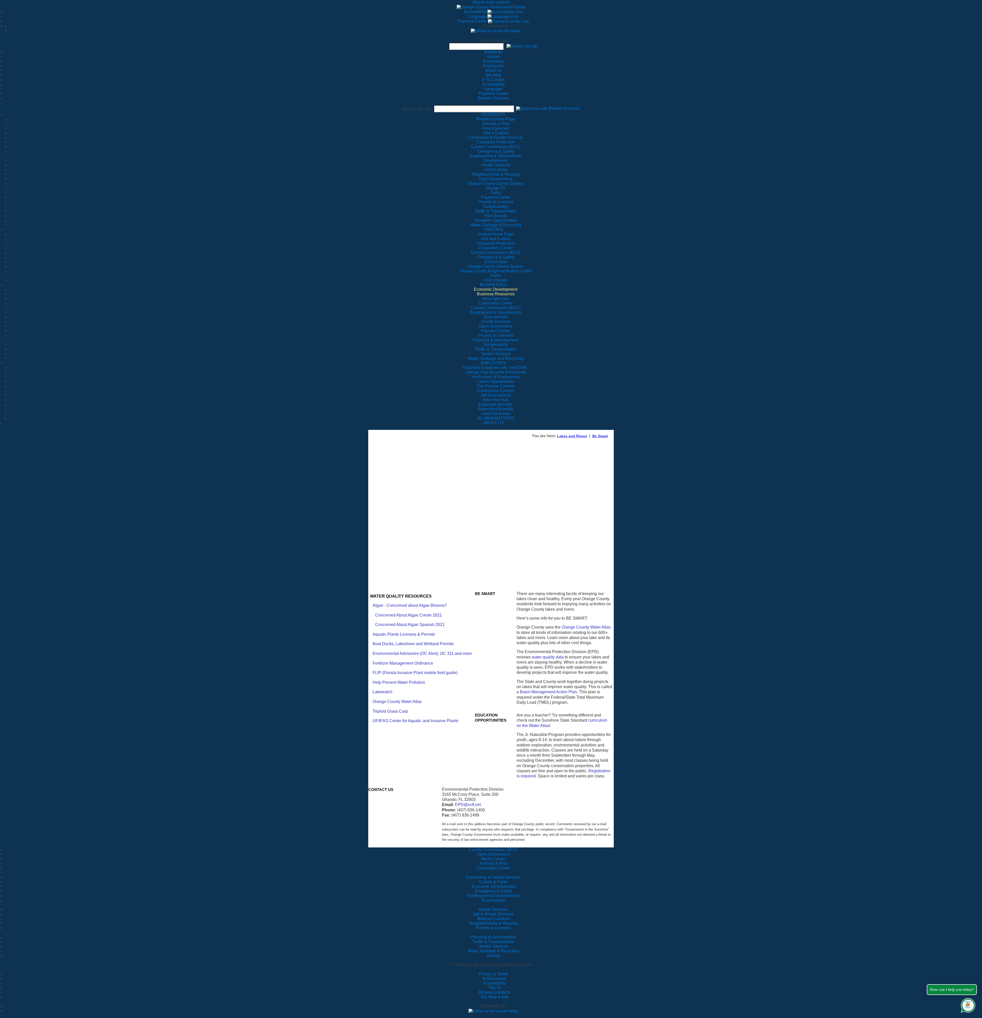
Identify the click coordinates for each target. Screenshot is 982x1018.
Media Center (493, 859)
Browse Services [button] (564, 108)
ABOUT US (493, 423)
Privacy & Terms (493, 974)
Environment (493, 900)
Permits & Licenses (493, 928)
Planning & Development (493, 937)
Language (477, 16)
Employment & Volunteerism (493, 895)
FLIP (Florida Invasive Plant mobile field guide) (415, 672)
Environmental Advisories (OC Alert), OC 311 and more (422, 653)
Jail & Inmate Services (493, 914)
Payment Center (472, 21)
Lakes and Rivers (572, 436)
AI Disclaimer (494, 978)
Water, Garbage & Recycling (493, 951)
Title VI (494, 988)
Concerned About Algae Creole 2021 (408, 615)
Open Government (493, 854)
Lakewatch (382, 692)
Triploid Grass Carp (390, 711)
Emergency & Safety (493, 891)
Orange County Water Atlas (397, 701)
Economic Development (493, 886)
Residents (493, 52)
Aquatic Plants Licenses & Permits (404, 634)
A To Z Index (493, 79)
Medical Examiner (493, 918)
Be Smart (600, 436)
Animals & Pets (493, 863)
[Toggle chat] (967, 1004)
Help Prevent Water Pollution (399, 682)
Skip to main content (491, 2)
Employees (493, 66)
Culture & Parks (493, 882)
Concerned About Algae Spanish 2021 (410, 624)
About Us (493, 70)
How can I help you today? (952, 989)
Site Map (493, 75)
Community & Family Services (495, 137)
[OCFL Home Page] (491, 7)
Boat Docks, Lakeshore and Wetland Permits (413, 644)
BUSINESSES (493, 285)
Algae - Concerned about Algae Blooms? (410, 605)
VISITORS (493, 229)
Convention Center (493, 868)
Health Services (493, 909)
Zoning (493, 955)
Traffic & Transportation (493, 941)
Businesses (493, 61)
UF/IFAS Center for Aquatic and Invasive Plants (415, 721)
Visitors (493, 56)
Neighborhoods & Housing (493, 923)
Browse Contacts (494, 992)
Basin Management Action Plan (548, 692)
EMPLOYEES (493, 363)
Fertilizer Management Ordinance (403, 663)
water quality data (548, 657)
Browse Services (493, 98)
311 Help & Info (494, 997)
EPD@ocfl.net (468, 804)
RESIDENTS (493, 114)
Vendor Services (493, 946)
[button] (522, 46)
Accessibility (475, 11)
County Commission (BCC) (493, 849)
